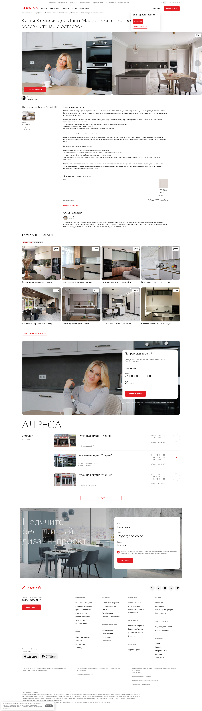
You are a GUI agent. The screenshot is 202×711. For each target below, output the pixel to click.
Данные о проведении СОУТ (85, 674)
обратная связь (98, 2)
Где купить (132, 644)
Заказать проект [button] (171, 8)
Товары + (78, 632)
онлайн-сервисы (124, 2)
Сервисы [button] (65, 8)
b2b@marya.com (137, 672)
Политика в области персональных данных (145, 680)
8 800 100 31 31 (174, 2)
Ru (161, 2)
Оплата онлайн (134, 606)
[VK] (152, 588)
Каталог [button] (44, 8)
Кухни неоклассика (83, 610)
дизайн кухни (26, 670)
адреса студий (111, 2)
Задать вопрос (32, 607)
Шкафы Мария (81, 613)
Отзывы (105, 610)
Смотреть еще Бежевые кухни (35, 333)
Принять (49, 706)
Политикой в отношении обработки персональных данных (20, 705)
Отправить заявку (135, 394)
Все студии (101, 498)
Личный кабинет (134, 603)
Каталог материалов (109, 625)
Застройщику (160, 606)
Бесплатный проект (136, 626)
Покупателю (132, 597)
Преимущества (81, 624)
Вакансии (158, 654)
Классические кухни (83, 606)
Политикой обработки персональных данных (152, 405)
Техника (78, 641)
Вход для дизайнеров (163, 627)
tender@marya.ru (82, 670)
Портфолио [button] (54, 8)
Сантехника (80, 644)
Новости (158, 647)
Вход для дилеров (161, 621)
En (164, 2)
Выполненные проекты (111, 603)
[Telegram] (177, 588)
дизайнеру (73, 2)
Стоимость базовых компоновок (136, 611)
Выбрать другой (140, 26)
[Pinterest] (171, 588)
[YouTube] (164, 588)
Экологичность (108, 634)
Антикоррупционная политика (141, 684)
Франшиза (159, 603)
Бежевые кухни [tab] (27, 242)
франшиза (52, 2)
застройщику (63, 2)
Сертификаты (107, 641)
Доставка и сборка (135, 633)
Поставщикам (160, 613)
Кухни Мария (80, 597)
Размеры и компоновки (111, 617)
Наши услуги (133, 620)
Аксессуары (80, 648)
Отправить (125, 560)
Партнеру (158, 597)
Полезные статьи (109, 606)
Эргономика (106, 637)
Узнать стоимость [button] (35, 89)
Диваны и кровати (82, 637)
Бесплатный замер (135, 629)
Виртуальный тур (161, 651)
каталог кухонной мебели (39, 670)
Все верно (138, 21)
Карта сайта (159, 658)
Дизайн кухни (107, 613)
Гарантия (132, 636)
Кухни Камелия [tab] (38, 242)
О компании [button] (84, 8)
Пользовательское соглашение (141, 676)
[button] (156, 8)
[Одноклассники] (158, 588)
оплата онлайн (85, 2)
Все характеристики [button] (71, 205)
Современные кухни (83, 603)
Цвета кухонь (107, 630)
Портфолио (106, 597)
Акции (74, 8)
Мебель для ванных (83, 617)
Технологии (80, 620)
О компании (159, 638)
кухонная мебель (60, 668)
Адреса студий (134, 650)
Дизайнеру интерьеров (164, 610)
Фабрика (158, 644)
